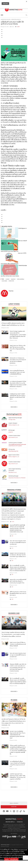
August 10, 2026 (14, 585)
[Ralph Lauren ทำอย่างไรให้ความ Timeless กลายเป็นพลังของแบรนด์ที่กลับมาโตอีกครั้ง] (5, 643)
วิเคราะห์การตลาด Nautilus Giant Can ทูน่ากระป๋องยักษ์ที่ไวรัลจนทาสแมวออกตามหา (18, 542)
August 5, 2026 (13, 558)
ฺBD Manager (12, 430)
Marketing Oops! (5, 844)
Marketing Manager (13, 476)
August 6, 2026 (13, 534)
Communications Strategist (15, 442)
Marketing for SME (5, 19)
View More (13, 482)
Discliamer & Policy (5, 846)
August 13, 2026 (14, 572)
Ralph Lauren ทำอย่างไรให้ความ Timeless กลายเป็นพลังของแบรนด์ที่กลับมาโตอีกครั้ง (18, 644)
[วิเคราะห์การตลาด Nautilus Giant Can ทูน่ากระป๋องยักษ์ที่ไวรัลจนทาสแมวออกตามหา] (5, 542)
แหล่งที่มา (3, 210)
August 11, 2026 (14, 597)
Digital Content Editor (14, 455)
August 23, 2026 (5, 327)
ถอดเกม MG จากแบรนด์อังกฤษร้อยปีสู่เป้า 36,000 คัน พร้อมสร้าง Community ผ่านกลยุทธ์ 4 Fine (18, 581)
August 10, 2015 (5, 26)
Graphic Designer (13, 423)
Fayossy (12, 26)
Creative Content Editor (14, 435)
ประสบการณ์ (11, 280)
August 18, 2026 (14, 546)
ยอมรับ (7, 859)
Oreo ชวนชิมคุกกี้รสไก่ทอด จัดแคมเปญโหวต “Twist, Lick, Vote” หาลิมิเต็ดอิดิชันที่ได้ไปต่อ (17, 372)
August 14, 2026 (5, 521)
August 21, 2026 (14, 352)
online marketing (20, 279)
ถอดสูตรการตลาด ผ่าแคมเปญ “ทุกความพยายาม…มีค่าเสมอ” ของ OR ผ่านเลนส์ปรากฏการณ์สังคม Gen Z (18, 554)
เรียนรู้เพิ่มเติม (14, 859)
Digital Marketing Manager (15, 417)
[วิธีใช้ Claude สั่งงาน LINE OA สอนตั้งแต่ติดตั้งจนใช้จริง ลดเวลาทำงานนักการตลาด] (5, 593)
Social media (4, 280)
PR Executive (12, 449)
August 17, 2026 (14, 673)
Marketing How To (16, 19)
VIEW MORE (13, 407)
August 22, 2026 (14, 340)
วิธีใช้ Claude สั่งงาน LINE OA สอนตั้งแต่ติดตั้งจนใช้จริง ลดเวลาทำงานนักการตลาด (18, 593)
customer (7, 279)
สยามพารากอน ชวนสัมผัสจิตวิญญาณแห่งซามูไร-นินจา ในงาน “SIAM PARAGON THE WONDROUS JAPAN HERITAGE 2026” (17, 735)
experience (13, 279)
